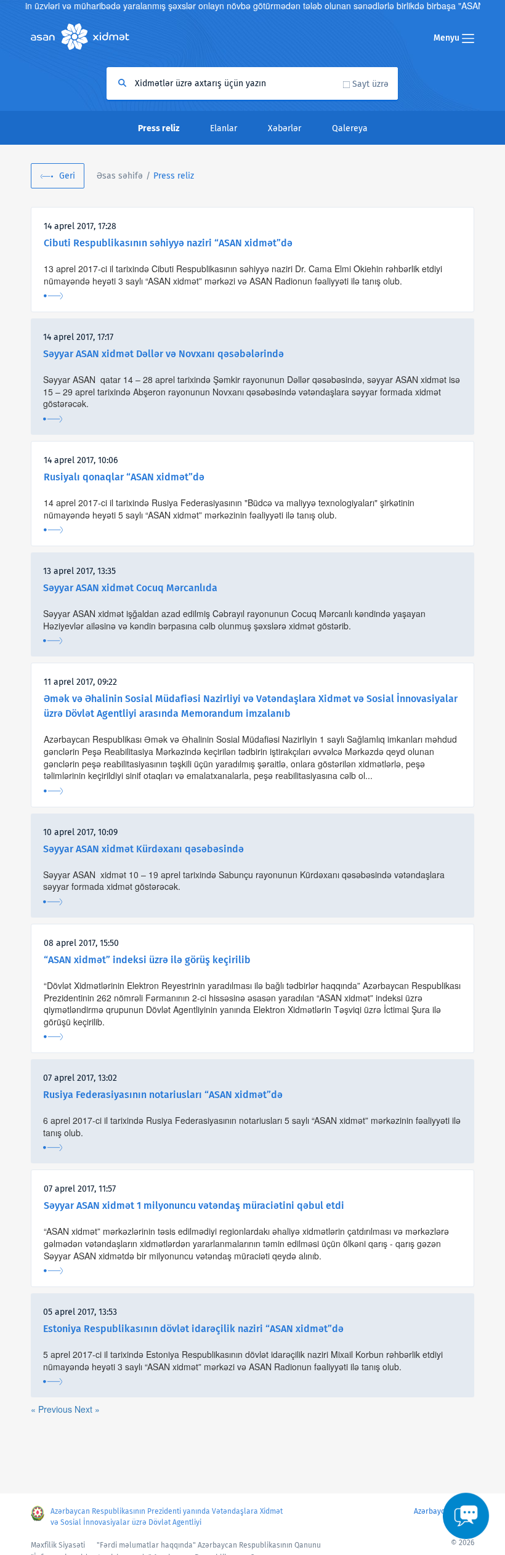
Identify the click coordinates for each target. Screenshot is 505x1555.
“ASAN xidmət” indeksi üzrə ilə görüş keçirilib (147, 960)
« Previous (53, 1409)
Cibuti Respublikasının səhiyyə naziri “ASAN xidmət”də (168, 243)
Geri (67, 176)
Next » (87, 1409)
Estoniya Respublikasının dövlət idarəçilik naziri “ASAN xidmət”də (193, 1329)
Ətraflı (53, 296)
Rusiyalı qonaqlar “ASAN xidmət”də (124, 477)
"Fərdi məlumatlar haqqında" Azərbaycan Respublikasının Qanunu (209, 1545)
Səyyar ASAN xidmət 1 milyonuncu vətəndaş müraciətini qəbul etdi (194, 1205)
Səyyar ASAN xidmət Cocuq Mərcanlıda (130, 588)
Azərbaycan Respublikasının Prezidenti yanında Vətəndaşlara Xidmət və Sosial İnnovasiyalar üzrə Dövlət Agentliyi (166, 1517)
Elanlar (223, 128)
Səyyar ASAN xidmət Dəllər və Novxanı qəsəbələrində (163, 354)
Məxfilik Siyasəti (58, 1545)
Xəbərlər (284, 128)
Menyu (448, 38)
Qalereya (350, 128)
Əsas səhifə (120, 176)
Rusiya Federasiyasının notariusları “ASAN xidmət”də (163, 1095)
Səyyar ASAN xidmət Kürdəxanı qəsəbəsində (143, 849)
